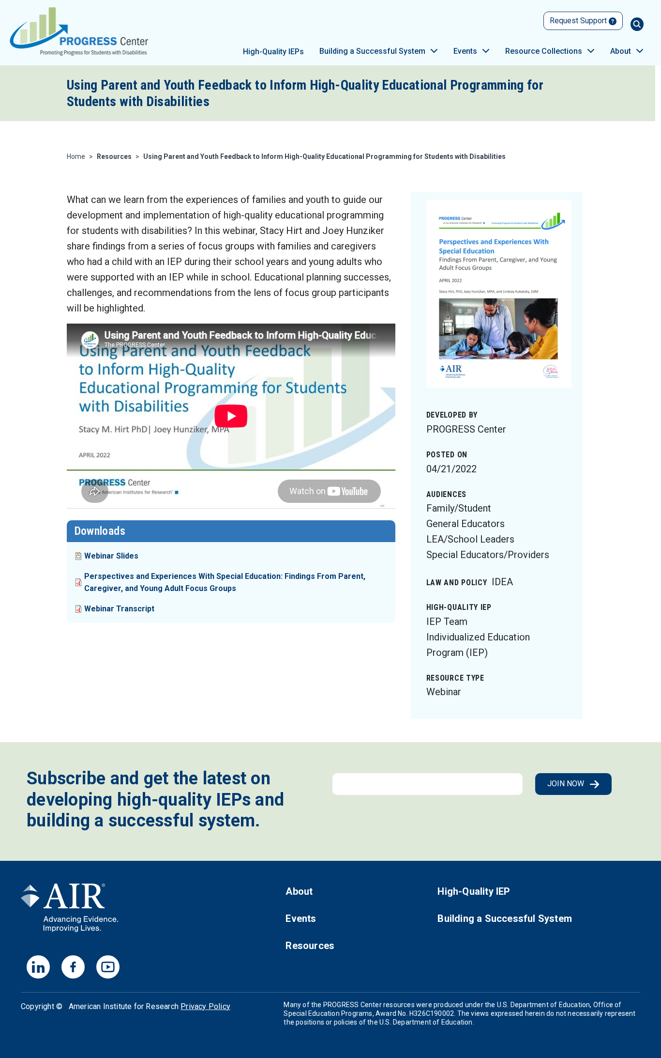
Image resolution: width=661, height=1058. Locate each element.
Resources (309, 945)
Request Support (579, 20)
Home (76, 156)
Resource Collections (543, 51)
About (620, 51)
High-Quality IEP (473, 891)
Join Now (566, 783)
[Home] (79, 31)
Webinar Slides (111, 555)
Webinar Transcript (119, 608)
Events (465, 51)
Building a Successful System (372, 51)
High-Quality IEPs (273, 51)
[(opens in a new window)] (70, 911)
